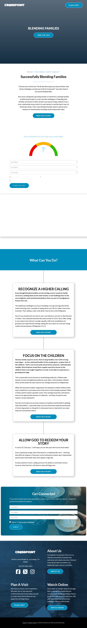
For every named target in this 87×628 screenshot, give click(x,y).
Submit (16, 527)
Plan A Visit (74, 5)
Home (25, 623)
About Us (55, 571)
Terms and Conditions (26, 522)
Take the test (43, 35)
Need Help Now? (43, 116)
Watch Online (57, 608)
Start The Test (19, 185)
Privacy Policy (32, 623)
